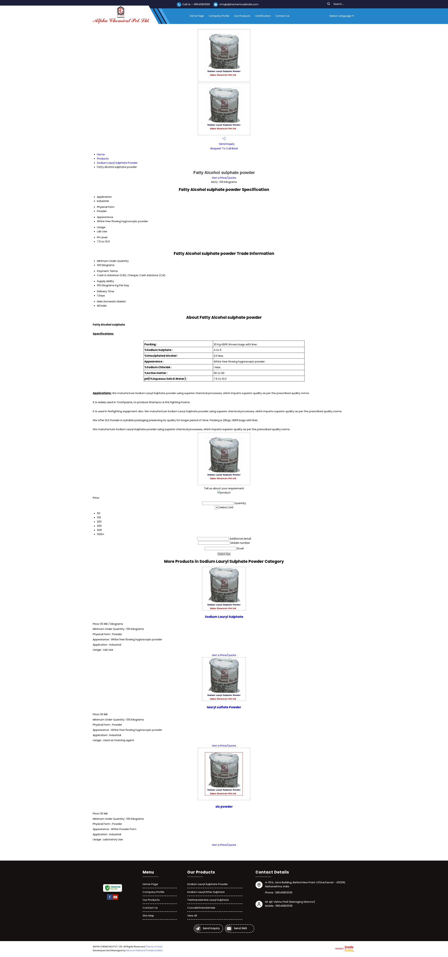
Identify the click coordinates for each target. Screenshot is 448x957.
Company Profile (219, 16)
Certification (263, 16)
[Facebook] (110, 899)
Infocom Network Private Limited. (144, 950)
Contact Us (282, 16)
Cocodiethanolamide (201, 907)
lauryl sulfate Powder (224, 707)
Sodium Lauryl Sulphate (224, 617)
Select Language (340, 16)
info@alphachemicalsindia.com (239, 4)
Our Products (242, 16)
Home (101, 154)
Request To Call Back (224, 148)
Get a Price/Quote (224, 178)
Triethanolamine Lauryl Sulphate (208, 900)
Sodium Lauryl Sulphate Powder (117, 163)
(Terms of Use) (153, 946)
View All (192, 915)
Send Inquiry (226, 144)
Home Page (197, 16)
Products (103, 158)
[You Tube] (115, 899)
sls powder (224, 807)
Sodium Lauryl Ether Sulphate (206, 892)
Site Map (148, 915)
